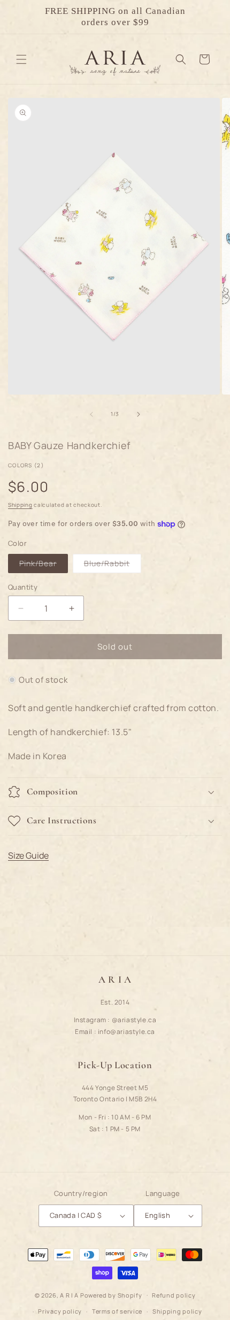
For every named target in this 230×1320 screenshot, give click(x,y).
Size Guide (28, 855)
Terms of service (117, 1311)
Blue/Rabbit (112, 565)
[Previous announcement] (20, 16)
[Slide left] (91, 414)
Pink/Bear (43, 565)
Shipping (20, 504)
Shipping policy (177, 1311)
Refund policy (173, 1295)
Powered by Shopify (111, 1295)
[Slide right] (138, 414)
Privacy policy (60, 1311)
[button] (21, 59)
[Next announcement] (210, 16)
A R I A (69, 1295)
